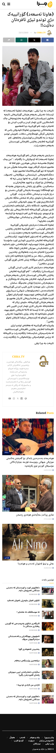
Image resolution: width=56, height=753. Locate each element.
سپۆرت (31, 741)
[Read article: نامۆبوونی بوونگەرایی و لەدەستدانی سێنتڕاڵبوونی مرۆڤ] (48, 639)
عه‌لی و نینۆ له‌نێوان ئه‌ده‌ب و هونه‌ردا (36, 564)
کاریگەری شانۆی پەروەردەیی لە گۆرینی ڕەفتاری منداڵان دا (22, 625)
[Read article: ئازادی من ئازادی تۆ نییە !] (48, 688)
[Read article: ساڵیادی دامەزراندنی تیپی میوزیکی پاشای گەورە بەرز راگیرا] (48, 675)
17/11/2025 (48, 519)
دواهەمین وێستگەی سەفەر (27, 660)
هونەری (7, 509)
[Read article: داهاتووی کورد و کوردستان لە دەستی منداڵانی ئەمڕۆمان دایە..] (48, 590)
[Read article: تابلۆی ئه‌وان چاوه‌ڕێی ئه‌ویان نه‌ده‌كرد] (48, 603)
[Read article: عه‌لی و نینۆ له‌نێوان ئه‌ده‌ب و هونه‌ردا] (28, 542)
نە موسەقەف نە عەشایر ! (28, 612)
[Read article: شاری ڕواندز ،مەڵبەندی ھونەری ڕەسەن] (28, 493)
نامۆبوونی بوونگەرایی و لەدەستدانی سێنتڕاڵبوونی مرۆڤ (24, 637)
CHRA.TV (41, 32)
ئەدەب (22, 737)
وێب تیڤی (49, 744)
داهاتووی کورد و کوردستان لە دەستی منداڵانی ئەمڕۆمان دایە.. (23, 589)
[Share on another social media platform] (9, 40)
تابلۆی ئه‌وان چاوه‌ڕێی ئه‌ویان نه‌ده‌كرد (23, 600)
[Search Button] (3, 4)
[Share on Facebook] (47, 40)
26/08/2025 (48, 568)
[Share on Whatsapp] (21, 40)
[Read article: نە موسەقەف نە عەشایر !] (48, 615)
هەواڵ (12, 737)
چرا (46, 749)
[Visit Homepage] (44, 4)
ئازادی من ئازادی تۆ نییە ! (28, 685)
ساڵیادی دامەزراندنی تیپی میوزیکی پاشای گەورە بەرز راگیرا (24, 673)
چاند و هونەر (35, 737)
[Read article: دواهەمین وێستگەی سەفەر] (48, 663)
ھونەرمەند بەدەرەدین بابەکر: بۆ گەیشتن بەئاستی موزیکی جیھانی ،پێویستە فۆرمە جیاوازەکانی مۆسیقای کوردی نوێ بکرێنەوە (30, 462)
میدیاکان (37, 744)
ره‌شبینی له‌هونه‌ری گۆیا (29, 649)
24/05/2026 (48, 470)
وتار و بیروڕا (49, 737)
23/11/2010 (23, 32)
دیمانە (6, 452)
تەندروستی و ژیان (46, 741)
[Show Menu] (8, 4)
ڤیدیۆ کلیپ (18, 741)
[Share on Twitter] (34, 40)
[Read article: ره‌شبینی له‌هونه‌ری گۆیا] (48, 652)
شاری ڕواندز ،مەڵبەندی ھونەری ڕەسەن (35, 515)
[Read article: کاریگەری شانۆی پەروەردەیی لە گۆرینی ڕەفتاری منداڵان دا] (48, 626)
